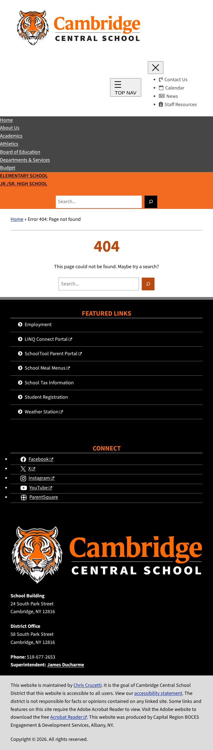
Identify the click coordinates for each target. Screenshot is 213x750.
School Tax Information (49, 382)
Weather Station (42, 411)
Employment (38, 324)
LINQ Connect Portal (46, 339)
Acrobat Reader (66, 717)
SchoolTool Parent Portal (51, 353)
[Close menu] (155, 67)
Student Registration (46, 397)
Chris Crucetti (87, 685)
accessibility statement (158, 693)
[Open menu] (125, 87)
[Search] (150, 202)
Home (17, 219)
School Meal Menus (45, 368)
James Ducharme (65, 664)
